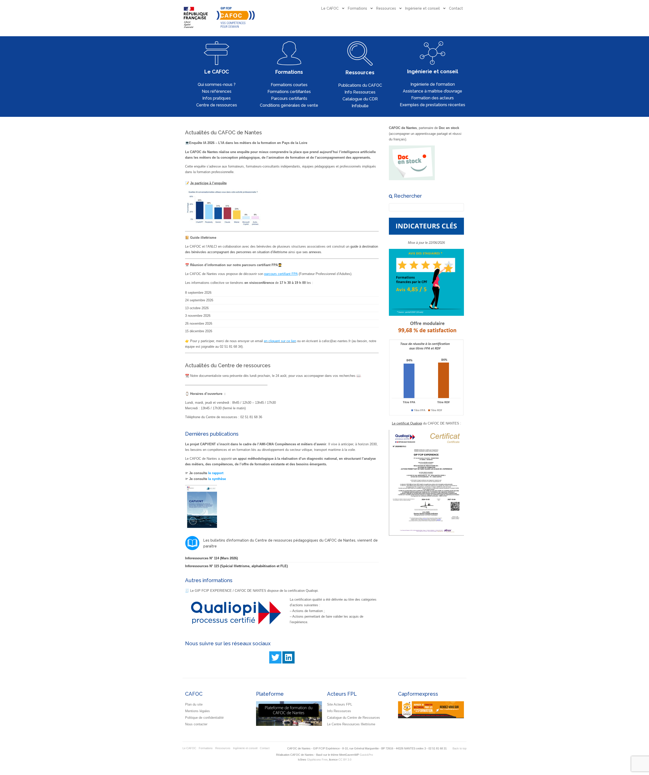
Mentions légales (197, 711)
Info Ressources (360, 92)
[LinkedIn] (288, 657)
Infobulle (360, 105)
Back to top (459, 748)
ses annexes (311, 252)
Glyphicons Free (317, 759)
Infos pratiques (216, 98)
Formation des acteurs (432, 98)
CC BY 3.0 (344, 759)
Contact (456, 8)
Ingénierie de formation (432, 84)
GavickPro (366, 754)
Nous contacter (196, 724)
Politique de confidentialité (204, 717)
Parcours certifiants (289, 98)
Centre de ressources (216, 105)
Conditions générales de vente (289, 105)
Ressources (386, 8)
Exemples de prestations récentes (432, 104)
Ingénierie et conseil (422, 8)
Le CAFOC (330, 8)
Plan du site (194, 704)
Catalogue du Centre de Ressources (353, 717)
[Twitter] (275, 657)
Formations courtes (289, 84)
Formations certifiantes (289, 91)
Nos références (216, 91)
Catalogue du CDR (360, 99)
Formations (357, 8)
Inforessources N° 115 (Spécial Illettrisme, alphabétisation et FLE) (236, 566)
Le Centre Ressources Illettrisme (351, 724)
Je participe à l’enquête (208, 183)
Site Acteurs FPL (339, 704)
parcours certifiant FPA (281, 274)
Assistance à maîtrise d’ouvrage (432, 91)
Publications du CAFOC (360, 85)
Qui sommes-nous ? (217, 84)
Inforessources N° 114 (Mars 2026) (211, 558)
